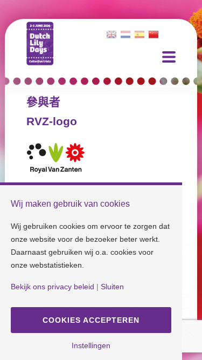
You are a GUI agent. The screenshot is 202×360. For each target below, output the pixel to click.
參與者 (43, 102)
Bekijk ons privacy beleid (52, 286)
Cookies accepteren (91, 320)
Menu (169, 57)
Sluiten (112, 286)
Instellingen (91, 345)
